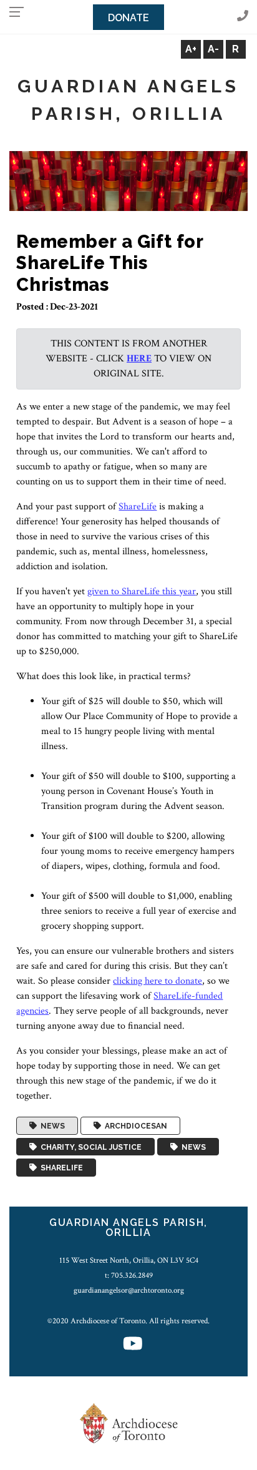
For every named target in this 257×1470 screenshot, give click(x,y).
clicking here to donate (157, 980)
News (51, 1126)
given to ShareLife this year (141, 591)
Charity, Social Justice (89, 1146)
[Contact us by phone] (242, 16)
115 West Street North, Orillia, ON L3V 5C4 (128, 1260)
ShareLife (138, 506)
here (139, 358)
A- (213, 49)
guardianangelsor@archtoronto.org (129, 1290)
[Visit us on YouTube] (133, 1344)
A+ (190, 49)
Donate (128, 18)
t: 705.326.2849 (129, 1275)
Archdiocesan (134, 1126)
